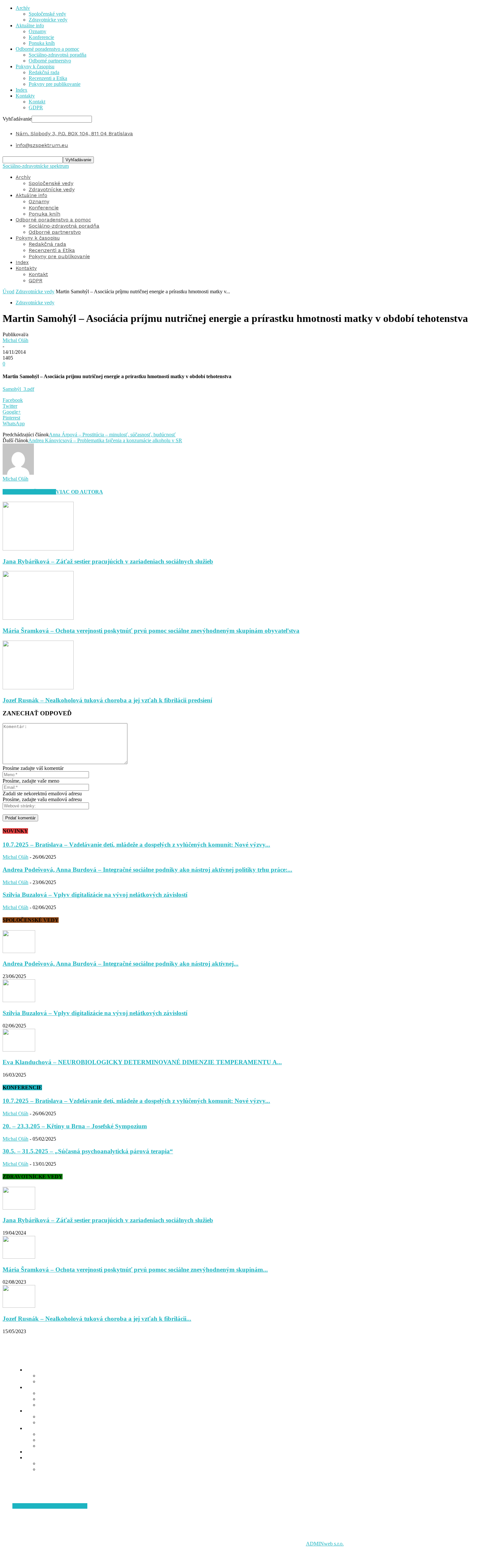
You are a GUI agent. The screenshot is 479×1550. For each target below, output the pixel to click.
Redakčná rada (44, 72)
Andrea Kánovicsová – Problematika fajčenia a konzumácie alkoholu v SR (105, 440)
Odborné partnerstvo (50, 60)
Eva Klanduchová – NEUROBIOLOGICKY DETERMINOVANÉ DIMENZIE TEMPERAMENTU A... (142, 1062)
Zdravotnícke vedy (48, 19)
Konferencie (41, 37)
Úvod (8, 291)
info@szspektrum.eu (42, 145)
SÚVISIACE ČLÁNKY (29, 492)
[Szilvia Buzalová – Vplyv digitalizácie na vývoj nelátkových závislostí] (19, 1000)
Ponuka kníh (42, 43)
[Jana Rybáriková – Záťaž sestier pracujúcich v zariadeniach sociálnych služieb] (38, 548)
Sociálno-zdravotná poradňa (57, 55)
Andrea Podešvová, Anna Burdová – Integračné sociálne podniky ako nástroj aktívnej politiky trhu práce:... (147, 869)
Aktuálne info (30, 25)
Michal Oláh (15, 340)
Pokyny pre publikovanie (54, 84)
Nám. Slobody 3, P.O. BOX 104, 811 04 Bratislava (74, 133)
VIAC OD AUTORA (79, 492)
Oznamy (37, 31)
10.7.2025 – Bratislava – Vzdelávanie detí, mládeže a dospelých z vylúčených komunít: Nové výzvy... (136, 844)
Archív (23, 8)
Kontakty (25, 96)
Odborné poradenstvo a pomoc (47, 49)
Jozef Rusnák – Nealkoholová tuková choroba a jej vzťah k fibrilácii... (97, 1318)
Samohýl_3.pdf (18, 389)
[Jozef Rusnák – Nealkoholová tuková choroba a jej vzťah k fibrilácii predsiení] (38, 687)
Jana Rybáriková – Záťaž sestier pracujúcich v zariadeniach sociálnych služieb (108, 561)
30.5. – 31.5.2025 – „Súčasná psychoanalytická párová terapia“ (88, 1151)
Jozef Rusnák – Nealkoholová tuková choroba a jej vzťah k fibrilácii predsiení (107, 700)
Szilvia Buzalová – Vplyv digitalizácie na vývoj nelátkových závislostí (95, 894)
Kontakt (37, 101)
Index (21, 90)
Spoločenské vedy (47, 14)
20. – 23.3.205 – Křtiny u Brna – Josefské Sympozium (75, 1126)
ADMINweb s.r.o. (325, 1543)
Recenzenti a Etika (48, 78)
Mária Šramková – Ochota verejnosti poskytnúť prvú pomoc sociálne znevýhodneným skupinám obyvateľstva (151, 630)
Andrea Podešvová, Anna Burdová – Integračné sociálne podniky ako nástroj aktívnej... (121, 963)
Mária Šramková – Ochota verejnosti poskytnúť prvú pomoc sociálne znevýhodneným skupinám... (135, 1269)
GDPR (36, 107)
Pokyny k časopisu (35, 66)
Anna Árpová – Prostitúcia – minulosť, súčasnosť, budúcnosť (112, 434)
